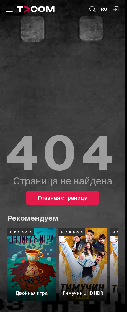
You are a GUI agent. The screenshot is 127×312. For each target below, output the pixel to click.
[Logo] (36, 9)
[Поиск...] (92, 9)
